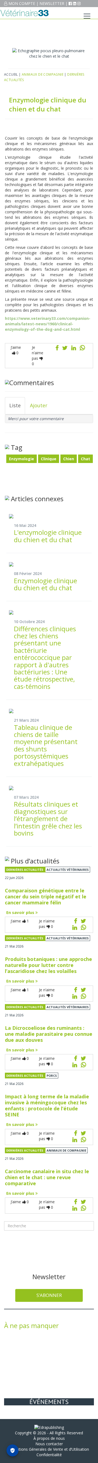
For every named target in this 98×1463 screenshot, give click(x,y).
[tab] (15, 405)
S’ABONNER (49, 1295)
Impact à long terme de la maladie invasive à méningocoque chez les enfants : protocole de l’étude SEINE (47, 1105)
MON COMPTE (21, 3)
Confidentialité (49, 1454)
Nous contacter (49, 1443)
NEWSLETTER (51, 3)
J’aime (16, 350)
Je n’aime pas (37, 355)
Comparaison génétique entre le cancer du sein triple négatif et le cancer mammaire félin (45, 896)
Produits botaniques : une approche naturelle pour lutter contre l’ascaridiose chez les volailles (48, 965)
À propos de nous (49, 1438)
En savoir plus (20, 912)
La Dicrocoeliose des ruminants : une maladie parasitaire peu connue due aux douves (48, 1034)
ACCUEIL (11, 74)
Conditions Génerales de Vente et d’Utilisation (49, 1449)
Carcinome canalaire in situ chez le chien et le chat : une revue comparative (47, 1177)
